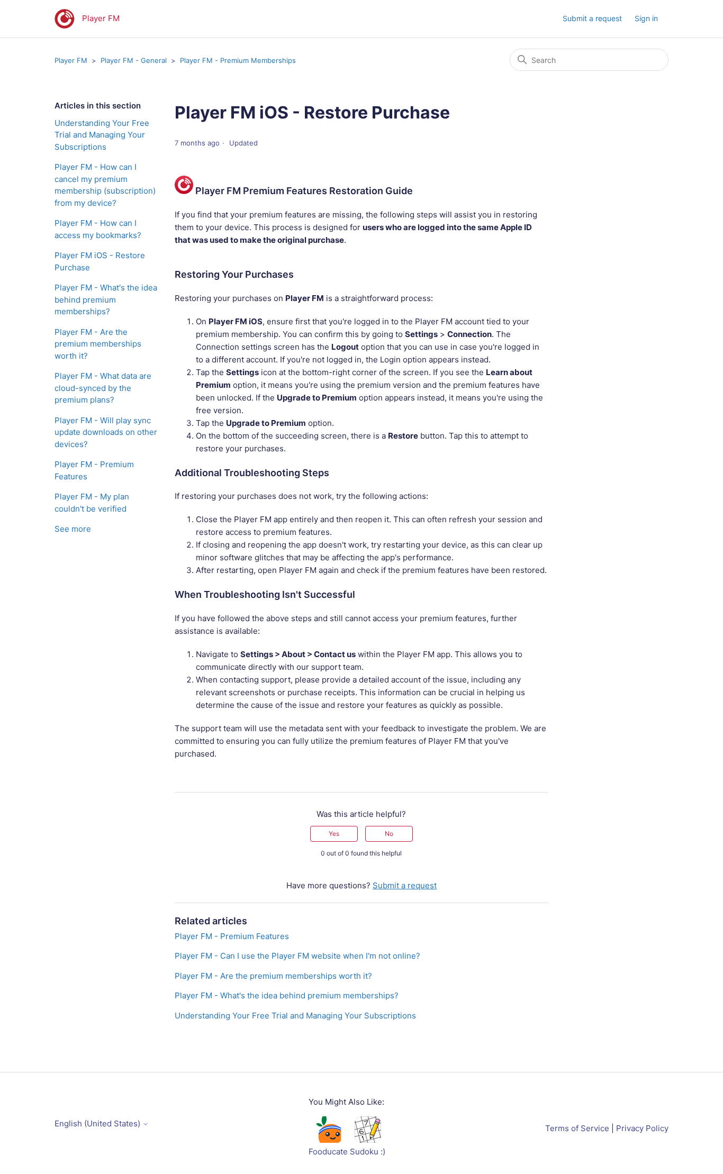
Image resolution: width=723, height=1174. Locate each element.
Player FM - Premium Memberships (238, 60)
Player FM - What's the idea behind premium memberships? (106, 299)
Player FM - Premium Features (94, 470)
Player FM (71, 60)
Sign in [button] (646, 18)
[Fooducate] (328, 1140)
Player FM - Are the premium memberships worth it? (98, 344)
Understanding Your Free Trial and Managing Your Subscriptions (102, 135)
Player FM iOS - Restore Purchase (100, 261)
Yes (334, 834)
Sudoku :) (367, 1151)
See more (73, 529)
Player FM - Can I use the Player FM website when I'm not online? (297, 956)
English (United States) (98, 1123)
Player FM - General (134, 60)
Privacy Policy (642, 1128)
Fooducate (328, 1151)
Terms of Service (577, 1128)
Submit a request (592, 18)
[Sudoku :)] (368, 1140)
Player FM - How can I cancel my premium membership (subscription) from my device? (105, 185)
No (389, 834)
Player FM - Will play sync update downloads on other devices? (106, 432)
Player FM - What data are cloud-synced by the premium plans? (103, 388)
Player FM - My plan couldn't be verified (92, 503)
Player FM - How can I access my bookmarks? (98, 229)
